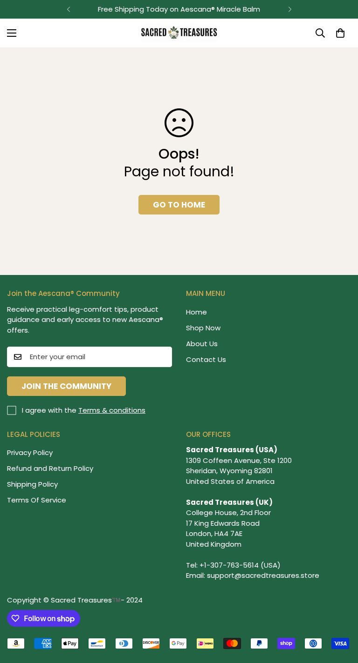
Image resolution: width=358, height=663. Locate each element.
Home (196, 312)
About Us (202, 343)
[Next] (289, 9)
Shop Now (203, 328)
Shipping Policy (32, 484)
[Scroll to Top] (340, 612)
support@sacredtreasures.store (263, 575)
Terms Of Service (36, 500)
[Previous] (68, 9)
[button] (340, 33)
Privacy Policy (30, 452)
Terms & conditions (111, 410)
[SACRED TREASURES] (179, 33)
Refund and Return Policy (50, 468)
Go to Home (179, 204)
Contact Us (206, 359)
